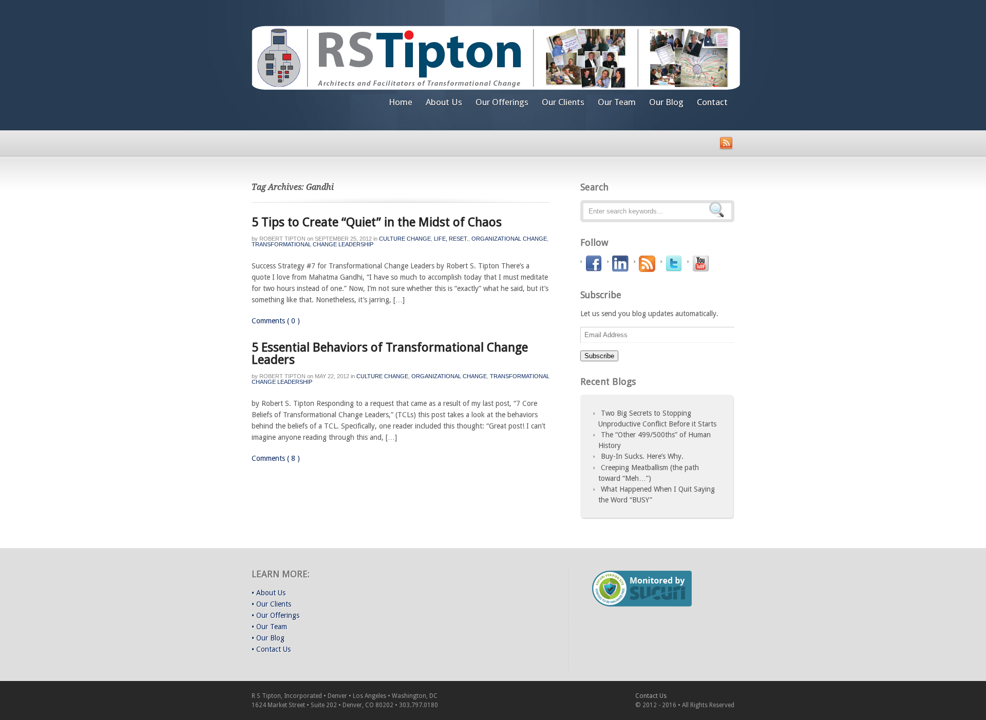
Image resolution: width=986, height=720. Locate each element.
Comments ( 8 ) (276, 458)
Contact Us (651, 695)
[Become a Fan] (594, 264)
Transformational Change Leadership (312, 244)
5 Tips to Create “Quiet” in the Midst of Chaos (377, 222)
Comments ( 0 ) (276, 321)
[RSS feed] (648, 264)
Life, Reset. (451, 239)
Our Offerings (502, 102)
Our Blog (666, 102)
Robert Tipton (282, 239)
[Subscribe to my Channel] (701, 264)
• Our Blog (268, 638)
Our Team (617, 102)
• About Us (269, 593)
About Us (444, 102)
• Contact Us (271, 649)
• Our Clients (271, 604)
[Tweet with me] (675, 264)
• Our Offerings (275, 615)
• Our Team (269, 626)
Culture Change (405, 239)
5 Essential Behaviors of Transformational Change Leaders (390, 353)
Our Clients (563, 102)
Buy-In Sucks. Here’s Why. (642, 456)
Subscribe (599, 356)
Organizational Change (509, 239)
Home (400, 102)
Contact (712, 102)
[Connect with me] (621, 264)
